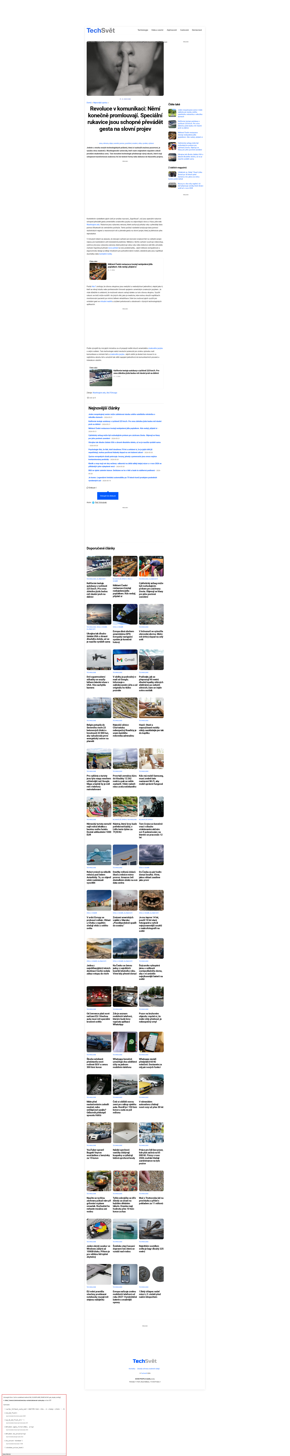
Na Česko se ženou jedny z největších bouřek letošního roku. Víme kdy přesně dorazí (125, 969)
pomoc (122, 143)
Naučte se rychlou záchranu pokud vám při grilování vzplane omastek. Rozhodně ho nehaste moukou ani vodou (99, 1205)
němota (106, 143)
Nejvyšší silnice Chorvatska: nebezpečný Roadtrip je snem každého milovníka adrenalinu (124, 730)
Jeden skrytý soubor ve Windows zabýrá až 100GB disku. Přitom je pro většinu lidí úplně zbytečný (98, 1251)
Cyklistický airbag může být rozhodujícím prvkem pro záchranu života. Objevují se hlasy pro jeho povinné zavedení (151, 590)
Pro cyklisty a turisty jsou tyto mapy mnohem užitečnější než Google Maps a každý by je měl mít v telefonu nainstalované (99, 782)
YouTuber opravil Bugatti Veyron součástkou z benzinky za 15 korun (98, 1154)
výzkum (151, 143)
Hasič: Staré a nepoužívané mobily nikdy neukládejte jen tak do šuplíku (151, 729)
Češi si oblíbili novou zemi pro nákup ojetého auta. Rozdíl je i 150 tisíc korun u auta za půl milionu (125, 1107)
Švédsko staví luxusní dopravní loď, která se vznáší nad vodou (124, 1249)
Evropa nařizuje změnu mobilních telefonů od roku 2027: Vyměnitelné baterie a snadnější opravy (125, 1297)
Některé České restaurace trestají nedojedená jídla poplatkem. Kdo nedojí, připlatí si (122, 428)
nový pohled (113, 248)
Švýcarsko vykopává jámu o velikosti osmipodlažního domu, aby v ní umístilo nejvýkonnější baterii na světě (151, 972)
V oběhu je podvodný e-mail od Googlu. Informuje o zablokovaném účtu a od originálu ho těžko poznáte (125, 683)
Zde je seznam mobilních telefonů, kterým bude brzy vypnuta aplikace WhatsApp (122, 1019)
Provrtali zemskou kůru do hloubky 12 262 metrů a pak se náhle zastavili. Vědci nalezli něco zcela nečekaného (125, 781)
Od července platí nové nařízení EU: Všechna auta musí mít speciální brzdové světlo (98, 1017)
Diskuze (92, 488)
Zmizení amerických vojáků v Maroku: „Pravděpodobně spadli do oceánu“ (124, 921)
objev (111, 143)
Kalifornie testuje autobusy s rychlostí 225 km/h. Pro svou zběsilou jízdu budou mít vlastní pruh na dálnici (97, 590)
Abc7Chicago (111, 393)
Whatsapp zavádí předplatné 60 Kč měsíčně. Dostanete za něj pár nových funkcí (150, 1063)
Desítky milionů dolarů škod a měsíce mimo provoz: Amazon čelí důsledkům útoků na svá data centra (125, 877)
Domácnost (197, 30)
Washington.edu (93, 225)
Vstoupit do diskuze (108, 496)
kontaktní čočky (105, 254)
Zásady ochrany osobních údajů (148, 1369)
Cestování (184, 30)
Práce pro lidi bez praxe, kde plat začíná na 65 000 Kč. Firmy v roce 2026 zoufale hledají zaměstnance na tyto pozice (151, 1157)
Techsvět (144, 1373)
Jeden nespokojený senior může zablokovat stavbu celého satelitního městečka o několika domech (190, 113)
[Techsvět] (101, 31)
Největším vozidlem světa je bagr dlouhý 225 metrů (151, 1249)
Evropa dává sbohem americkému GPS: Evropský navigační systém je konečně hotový (123, 637)
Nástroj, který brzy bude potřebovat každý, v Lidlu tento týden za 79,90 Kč (125, 828)
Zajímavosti (172, 30)
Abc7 (94, 286)
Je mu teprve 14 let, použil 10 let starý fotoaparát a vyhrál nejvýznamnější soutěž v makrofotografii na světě (150, 924)
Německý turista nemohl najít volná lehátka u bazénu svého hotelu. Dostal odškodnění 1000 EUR (99, 829)
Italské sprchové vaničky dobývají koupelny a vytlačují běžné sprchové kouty (124, 1154)
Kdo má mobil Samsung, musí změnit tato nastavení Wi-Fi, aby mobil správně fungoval (151, 779)
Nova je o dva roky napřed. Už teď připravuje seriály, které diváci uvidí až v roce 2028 (190, 186)
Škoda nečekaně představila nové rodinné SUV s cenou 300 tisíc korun (97, 1063)
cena (100, 143)
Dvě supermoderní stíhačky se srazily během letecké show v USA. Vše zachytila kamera (98, 682)
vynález (145, 143)
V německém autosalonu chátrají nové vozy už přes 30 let (151, 1104)
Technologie (143, 30)
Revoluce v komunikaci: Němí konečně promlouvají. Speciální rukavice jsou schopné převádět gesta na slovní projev (125, 118)
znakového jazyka (155, 348)
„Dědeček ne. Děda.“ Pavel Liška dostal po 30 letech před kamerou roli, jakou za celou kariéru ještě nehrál (185, 175)
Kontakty (132, 1369)
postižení (128, 143)
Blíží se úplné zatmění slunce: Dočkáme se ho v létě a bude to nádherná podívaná (121, 470)
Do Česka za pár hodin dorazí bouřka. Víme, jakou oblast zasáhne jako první (150, 876)
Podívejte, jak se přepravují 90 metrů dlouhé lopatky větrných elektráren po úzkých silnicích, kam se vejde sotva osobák (151, 683)
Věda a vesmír (157, 30)
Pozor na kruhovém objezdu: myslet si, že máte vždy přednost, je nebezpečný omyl (150, 1017)
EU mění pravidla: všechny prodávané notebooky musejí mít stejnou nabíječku (97, 1295)
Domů (89, 103)
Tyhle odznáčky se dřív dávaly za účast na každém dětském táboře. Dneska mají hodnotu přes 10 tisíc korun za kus (124, 1205)
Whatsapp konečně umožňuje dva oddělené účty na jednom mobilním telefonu (125, 1063)
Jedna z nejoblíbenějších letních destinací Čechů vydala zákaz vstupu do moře (98, 969)
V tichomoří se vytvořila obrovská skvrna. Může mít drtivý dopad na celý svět (151, 635)
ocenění (116, 143)
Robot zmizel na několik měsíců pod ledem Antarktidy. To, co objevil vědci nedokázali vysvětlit (99, 877)
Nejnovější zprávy (100, 103)
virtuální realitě (106, 301)
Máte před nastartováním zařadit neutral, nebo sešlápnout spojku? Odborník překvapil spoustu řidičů (98, 1108)
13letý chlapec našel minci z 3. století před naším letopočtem (150, 1294)
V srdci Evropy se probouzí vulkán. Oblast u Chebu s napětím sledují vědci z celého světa (99, 923)
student (135, 143)
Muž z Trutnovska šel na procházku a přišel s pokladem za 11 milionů (151, 1201)
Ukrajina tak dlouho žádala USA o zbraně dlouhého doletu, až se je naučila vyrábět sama (124, 442)
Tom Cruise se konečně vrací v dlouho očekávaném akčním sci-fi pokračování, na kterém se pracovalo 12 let (150, 831)
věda (140, 143)
